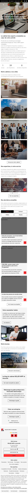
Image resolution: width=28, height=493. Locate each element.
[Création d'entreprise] (24, 189)
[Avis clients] (22, 1)
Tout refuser (14, 491)
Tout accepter (5, 491)
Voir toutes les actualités (14, 304)
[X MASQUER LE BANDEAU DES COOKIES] (27, 472)
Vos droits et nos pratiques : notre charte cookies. (11, 487)
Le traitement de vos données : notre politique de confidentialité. (14, 488)
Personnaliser (22, 491)
